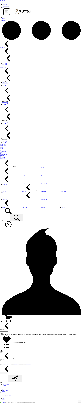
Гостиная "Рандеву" (5, 82)
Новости (3, 399)
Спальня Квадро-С (63, 175)
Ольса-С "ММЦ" (63, 207)
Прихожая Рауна (4, 199)
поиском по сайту (16, 364)
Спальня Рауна (4, 175)
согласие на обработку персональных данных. (33, 374)
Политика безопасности (5, 6)
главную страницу (28, 364)
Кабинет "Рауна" (4, 64)
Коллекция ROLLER (3, 145)
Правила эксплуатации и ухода (6, 395)
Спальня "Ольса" (4, 140)
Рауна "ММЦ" (4, 207)
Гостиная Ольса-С (63, 183)
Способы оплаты (4, 4)
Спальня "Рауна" (4, 63)
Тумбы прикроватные (3, 154)
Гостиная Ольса (4, 184)
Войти (1, 333)
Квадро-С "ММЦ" (24, 207)
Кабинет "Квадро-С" (5, 103)
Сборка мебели (4, 3)
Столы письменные (3, 151)
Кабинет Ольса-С (4, 191)
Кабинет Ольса (4, 192)
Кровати (1, 148)
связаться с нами (6, 364)
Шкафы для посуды (3, 157)
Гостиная (3, 18)
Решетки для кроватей (3, 159)
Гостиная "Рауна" (4, 62)
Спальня (3, 17)
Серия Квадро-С (24, 167)
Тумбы (1, 153)
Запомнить (2, 332)
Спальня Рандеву (24, 175)
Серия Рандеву (43, 167)
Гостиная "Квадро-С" (5, 102)
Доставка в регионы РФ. (5, 384)
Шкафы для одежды (3, 156)
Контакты (3, 391)
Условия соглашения (5, 390)
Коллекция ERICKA (3, 143)
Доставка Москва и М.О (5, 383)
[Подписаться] (15, 378)
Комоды (1, 146)
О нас (3, 7)
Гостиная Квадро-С (44, 183)
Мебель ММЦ (4, 20)
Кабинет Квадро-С (63, 191)
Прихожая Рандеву (44, 199)
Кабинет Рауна (24, 191)
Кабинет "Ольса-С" (5, 122)
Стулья (1, 152)
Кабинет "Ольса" (4, 141)
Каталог (3, 398)
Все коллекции (4, 16)
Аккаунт (3, 400)
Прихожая (3, 19)
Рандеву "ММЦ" (43, 207)
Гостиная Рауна (4, 183)
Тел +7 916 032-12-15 (3, 0)
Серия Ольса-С (63, 167)
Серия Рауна (4, 167)
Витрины (1, 147)
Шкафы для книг (2, 158)
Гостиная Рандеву (24, 183)
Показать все (4, 65)
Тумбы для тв (2, 155)
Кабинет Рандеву (43, 191)
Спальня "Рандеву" (5, 83)
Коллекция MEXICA (3, 144)
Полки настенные (2, 150)
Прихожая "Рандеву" (5, 84)
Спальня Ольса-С (43, 175)
